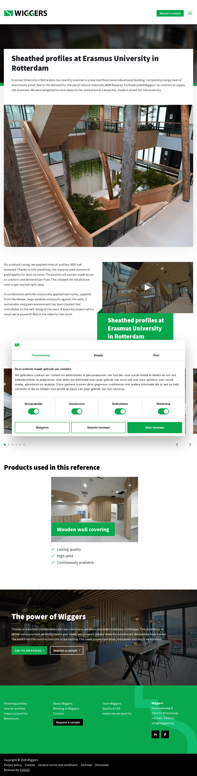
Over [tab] (156, 355)
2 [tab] (9, 445)
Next (190, 444)
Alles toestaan (154, 427)
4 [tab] (16, 445)
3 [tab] (12, 445)
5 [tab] (20, 445)
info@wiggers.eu (163, 723)
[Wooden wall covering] (94, 521)
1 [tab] (5, 445)
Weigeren (42, 427)
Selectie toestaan (98, 427)
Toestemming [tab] (41, 355)
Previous (177, 444)
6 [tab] (24, 445)
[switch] (76, 411)
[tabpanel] (94, 521)
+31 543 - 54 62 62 (163, 718)
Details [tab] (98, 355)
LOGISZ (25, 770)
